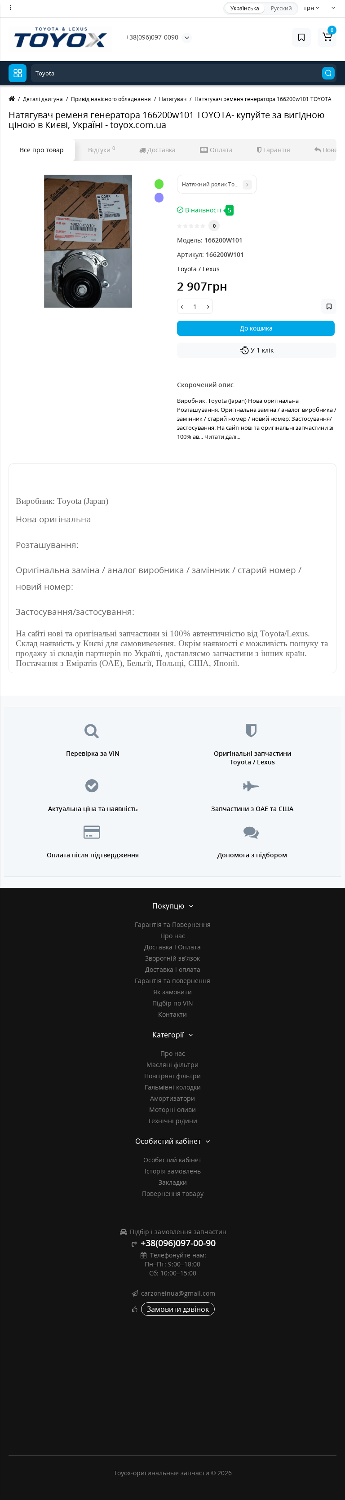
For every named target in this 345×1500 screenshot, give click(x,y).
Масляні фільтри (172, 1064)
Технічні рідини (172, 1120)
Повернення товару (172, 1193)
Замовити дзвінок (178, 1309)
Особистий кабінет (172, 1160)
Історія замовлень (173, 1171)
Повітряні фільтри (172, 1076)
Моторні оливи (172, 1109)
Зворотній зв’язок (172, 958)
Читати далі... (222, 436)
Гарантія (275, 150)
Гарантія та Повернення (173, 924)
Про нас (172, 935)
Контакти (172, 1014)
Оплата (220, 150)
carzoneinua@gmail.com (178, 1293)
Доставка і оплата (172, 969)
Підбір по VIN (172, 1003)
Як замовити (172, 992)
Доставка (161, 150)
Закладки (173, 1182)
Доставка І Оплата (172, 947)
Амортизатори (172, 1098)
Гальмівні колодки (173, 1087)
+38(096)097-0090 (152, 37)
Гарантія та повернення (172, 980)
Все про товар (42, 150)
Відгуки (101, 149)
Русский (281, 8)
